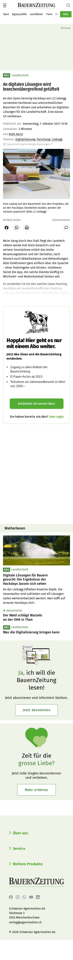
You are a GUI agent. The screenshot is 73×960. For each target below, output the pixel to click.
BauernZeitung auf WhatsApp (24, 897)
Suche (70, 5)
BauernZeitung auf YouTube (31, 897)
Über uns (20, 833)
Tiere (49, 14)
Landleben (36, 14)
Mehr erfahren (36, 790)
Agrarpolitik (19, 14)
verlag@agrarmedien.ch (25, 922)
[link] (36, 579)
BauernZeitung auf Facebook (11, 897)
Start (6, 14)
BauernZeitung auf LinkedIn (38, 897)
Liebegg (57, 139)
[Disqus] (36, 473)
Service (19, 848)
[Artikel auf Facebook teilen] (6, 227)
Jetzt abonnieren (36, 710)
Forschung (43, 139)
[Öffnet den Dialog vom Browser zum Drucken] (26, 227)
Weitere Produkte (28, 864)
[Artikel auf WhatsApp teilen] (16, 227)
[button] (4, 5)
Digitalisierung (25, 139)
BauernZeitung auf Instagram (17, 897)
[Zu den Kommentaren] (66, 227)
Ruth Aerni (16, 134)
